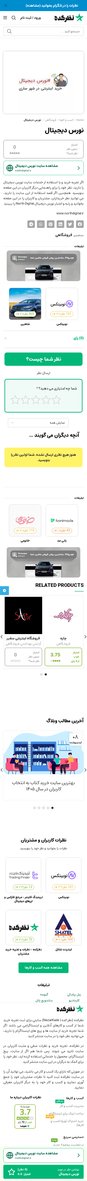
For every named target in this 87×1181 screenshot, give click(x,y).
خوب (26, 400)
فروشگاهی (50, 120)
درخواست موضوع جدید (68, 1144)
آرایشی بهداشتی (31, 643)
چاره (63, 638)
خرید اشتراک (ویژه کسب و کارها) (65, 1122)
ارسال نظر (43, 373)
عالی (15, 400)
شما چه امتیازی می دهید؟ (56, 389)
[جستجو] (9, 31)
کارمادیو (74, 1000)
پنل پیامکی (74, 994)
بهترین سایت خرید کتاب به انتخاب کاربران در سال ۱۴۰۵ (43, 786)
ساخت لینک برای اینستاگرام (66, 1113)
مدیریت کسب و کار (70, 1105)
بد (46, 400)
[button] (80, 224)
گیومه (44, 994)
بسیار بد (56, 400)
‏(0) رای (78, 338)
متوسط (36, 400)
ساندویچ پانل (44, 1000)
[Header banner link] (50, 5)
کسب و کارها (66, 120)
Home (80, 120)
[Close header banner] (5, 5)
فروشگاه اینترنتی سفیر (23, 638)
